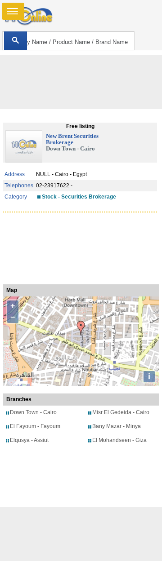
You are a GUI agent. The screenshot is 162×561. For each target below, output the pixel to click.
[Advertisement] (81, 534)
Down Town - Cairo (33, 412)
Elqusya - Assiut (29, 440)
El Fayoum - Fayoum (35, 426)
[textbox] (68, 40)
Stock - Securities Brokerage (79, 197)
